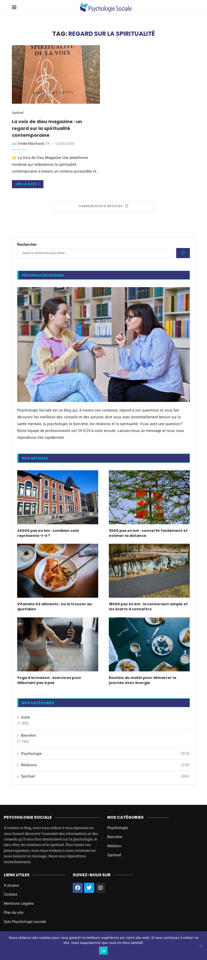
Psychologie (105, 753)
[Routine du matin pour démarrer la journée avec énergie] (149, 644)
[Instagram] (100, 888)
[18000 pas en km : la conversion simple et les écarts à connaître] (149, 571)
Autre (25, 717)
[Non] (200, 945)
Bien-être (28, 735)
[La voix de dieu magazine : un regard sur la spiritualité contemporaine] (56, 74)
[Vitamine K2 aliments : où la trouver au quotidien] (57, 571)
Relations (105, 765)
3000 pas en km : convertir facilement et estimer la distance (148, 533)
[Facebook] (78, 888)
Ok (103, 951)
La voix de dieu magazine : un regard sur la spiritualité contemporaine (47, 128)
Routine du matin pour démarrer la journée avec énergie (142, 680)
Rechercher (27, 244)
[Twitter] (89, 888)
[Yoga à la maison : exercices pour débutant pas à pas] (57, 644)
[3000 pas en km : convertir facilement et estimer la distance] (149, 497)
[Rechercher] (183, 253)
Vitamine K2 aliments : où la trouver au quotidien (54, 607)
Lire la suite (26, 184)
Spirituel (17, 113)
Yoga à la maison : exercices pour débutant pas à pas (49, 680)
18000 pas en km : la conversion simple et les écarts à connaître (148, 607)
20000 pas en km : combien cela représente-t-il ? (48, 533)
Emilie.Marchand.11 (33, 144)
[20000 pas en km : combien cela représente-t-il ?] (57, 497)
